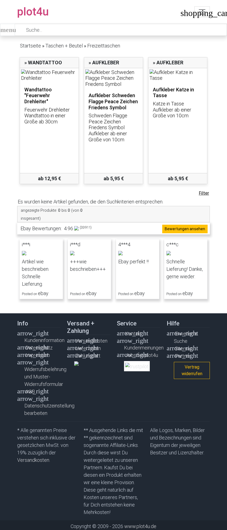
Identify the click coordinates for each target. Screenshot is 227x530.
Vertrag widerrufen (192, 370)
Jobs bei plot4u (141, 355)
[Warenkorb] (184, 14)
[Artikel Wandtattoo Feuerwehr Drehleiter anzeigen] (49, 75)
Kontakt (133, 333)
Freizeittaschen (103, 46)
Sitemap (184, 348)
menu (7, 29)
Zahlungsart (87, 356)
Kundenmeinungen (144, 348)
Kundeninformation (44, 340)
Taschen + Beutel (64, 46)
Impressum (37, 355)
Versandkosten (91, 341)
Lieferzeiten (88, 348)
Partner (183, 356)
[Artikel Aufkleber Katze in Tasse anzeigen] (177, 75)
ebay (43, 293)
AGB (30, 391)
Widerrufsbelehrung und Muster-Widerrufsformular (45, 376)
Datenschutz (39, 348)
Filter (204, 193)
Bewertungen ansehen (185, 229)
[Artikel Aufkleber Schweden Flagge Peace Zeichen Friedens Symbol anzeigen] (113, 78)
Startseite (30, 46)
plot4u (33, 11)
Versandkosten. (33, 460)
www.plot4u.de (140, 526)
